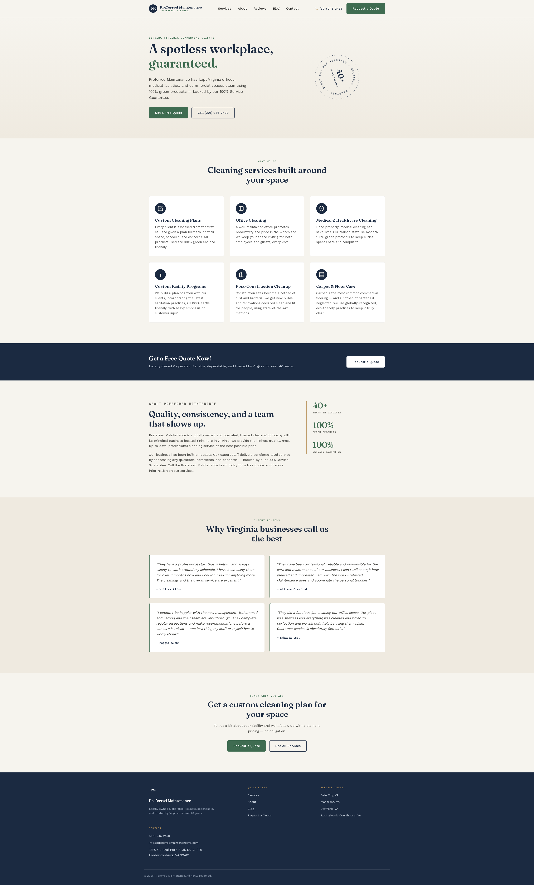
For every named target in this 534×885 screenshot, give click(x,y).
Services (224, 8)
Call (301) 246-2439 (213, 113)
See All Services (288, 746)
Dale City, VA (329, 795)
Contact (292, 8)
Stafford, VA (329, 808)
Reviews (260, 8)
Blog (276, 8)
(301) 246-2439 (331, 8)
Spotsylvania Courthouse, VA (341, 815)
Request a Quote (366, 8)
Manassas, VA (330, 801)
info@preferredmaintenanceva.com (174, 842)
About (242, 8)
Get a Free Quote (168, 113)
